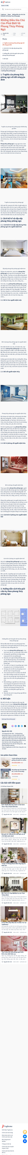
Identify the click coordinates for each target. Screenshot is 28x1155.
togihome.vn (10, 715)
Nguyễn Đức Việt (7, 731)
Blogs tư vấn (4, 5)
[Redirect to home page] (6, 2)
